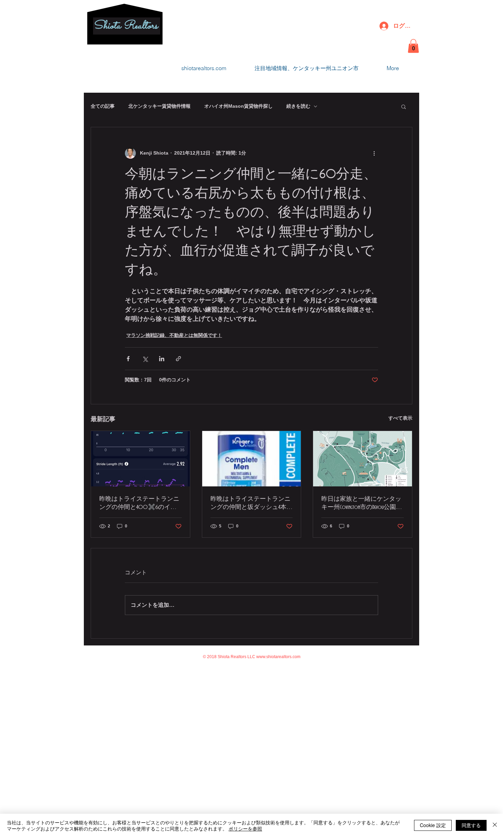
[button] (413, 46)
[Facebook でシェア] (128, 358)
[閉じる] (495, 825)
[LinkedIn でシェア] (161, 358)
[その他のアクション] (374, 153)
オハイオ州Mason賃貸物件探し (238, 106)
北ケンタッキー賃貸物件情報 (159, 106)
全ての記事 (103, 106)
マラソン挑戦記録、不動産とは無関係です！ (174, 335)
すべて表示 (400, 418)
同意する (471, 825)
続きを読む (298, 106)
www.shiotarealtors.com (278, 656)
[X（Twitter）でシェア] (145, 358)
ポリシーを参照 (245, 828)
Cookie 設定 (433, 825)
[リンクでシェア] (178, 358)
